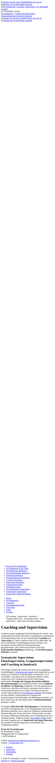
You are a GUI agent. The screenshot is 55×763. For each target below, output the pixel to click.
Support (4, 761)
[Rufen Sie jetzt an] (33, 2)
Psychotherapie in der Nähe (17, 568)
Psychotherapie (7, 14)
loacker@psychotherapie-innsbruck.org (23, 740)
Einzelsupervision (13, 587)
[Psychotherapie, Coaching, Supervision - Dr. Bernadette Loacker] (27, 9)
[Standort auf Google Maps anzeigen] (16, 4)
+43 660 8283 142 (15, 743)
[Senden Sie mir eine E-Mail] (13, 2)
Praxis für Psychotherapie (16, 566)
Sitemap (9, 747)
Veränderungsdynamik (24, 672)
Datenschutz (11, 752)
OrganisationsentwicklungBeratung (16, 16)
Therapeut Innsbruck (14, 575)
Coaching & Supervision (25, 14)
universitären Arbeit (38, 718)
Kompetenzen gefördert (31, 693)
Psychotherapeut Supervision (18, 589)
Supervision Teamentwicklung (18, 594)
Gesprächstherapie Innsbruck (18, 578)
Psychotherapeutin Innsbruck (18, 573)
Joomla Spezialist (17, 761)
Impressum (10, 749)
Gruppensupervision (14, 585)
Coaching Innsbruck (14, 580)
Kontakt (9, 754)
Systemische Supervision (16, 591)
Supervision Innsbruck (15, 582)
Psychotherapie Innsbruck (16, 571)
